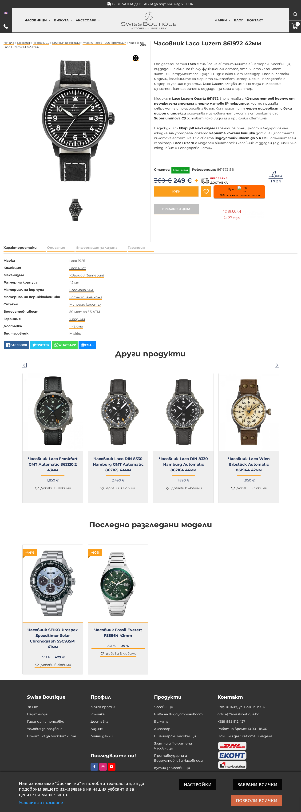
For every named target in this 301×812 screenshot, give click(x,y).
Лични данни (102, 736)
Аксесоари (86, 20)
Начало (9, 42)
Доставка (99, 721)
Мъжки (75, 333)
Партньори (37, 714)
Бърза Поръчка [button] (55, 454)
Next (276, 365)
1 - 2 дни (76, 326)
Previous (24, 365)
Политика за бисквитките (51, 736)
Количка (98, 714)
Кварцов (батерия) (86, 275)
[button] (206, 191)
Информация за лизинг (96, 247)
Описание (56, 247)
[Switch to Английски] (6, 13)
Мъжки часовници (66, 42)
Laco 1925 (77, 261)
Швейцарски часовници (175, 736)
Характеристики (20, 247)
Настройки (198, 784)
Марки (220, 20)
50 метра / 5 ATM (84, 312)
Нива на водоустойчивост (178, 714)
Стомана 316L (81, 290)
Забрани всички (257, 784)
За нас (32, 707)
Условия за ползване (45, 729)
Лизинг (97, 729)
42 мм (74, 282)
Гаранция (136, 247)
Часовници (36, 20)
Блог (238, 20)
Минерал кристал (85, 304)
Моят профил (103, 707)
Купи (176, 191)
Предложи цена (176, 209)
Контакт (255, 20)
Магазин (23, 42)
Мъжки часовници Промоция (104, 42)
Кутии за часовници (172, 768)
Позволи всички (256, 800)
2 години (77, 319)
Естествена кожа (85, 297)
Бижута (61, 20)
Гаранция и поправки (45, 721)
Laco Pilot (77, 268)
